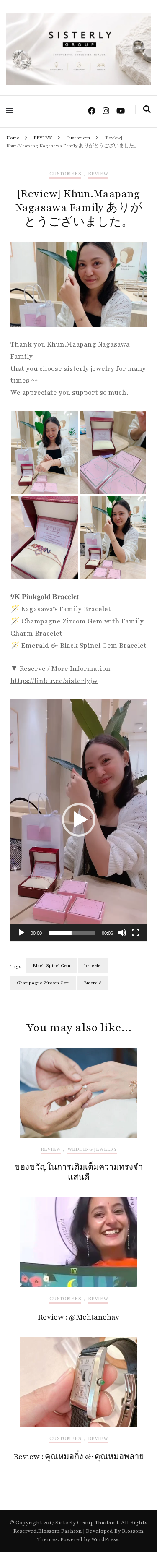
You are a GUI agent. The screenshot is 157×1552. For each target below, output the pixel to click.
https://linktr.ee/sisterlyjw (54, 681)
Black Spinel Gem (51, 966)
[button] (78, 820)
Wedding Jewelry (92, 1149)
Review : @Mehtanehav (78, 1317)
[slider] (72, 933)
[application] (78, 820)
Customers (65, 174)
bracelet (93, 966)
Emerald (93, 983)
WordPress (104, 1539)
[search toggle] (147, 109)
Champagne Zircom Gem (43, 983)
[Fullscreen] (135, 933)
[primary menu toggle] (11, 111)
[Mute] (122, 933)
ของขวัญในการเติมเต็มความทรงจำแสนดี (78, 1172)
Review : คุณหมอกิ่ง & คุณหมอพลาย (78, 1457)
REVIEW (98, 174)
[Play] (21, 933)
